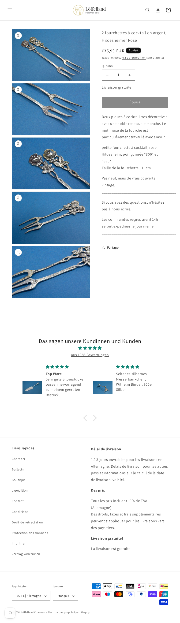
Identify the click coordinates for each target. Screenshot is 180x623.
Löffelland (27, 612)
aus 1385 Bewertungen (90, 354)
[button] (10, 10)
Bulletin (18, 469)
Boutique (19, 480)
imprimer (19, 543)
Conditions (20, 512)
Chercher (19, 459)
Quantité (107, 66)
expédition (20, 490)
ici (122, 479)
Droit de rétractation (27, 522)
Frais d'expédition (134, 57)
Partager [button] (113, 247)
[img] (89, 348)
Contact (18, 501)
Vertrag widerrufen (26, 554)
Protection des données (30, 533)
